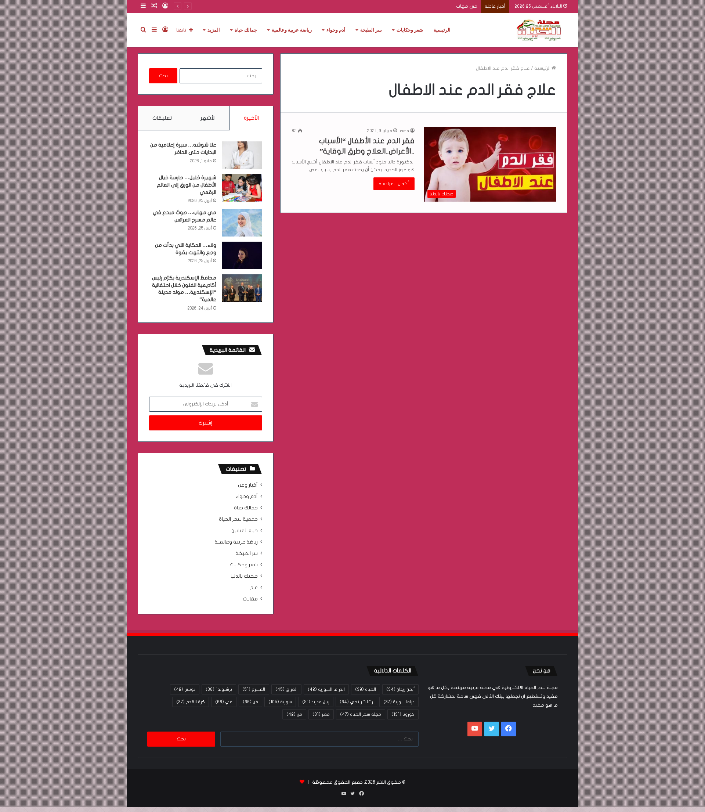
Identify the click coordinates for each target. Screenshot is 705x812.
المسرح (253, 689)
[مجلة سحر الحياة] (539, 30)
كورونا (403, 714)
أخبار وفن (248, 485)
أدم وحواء (336, 30)
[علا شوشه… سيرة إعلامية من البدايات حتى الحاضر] (242, 155)
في (223, 702)
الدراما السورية (326, 689)
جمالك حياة (246, 30)
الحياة (365, 689)
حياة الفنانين (244, 530)
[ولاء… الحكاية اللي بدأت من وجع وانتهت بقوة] (242, 255)
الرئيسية (442, 30)
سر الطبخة (371, 30)
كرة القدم (190, 702)
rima (404, 131)
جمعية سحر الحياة (238, 519)
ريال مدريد (315, 702)
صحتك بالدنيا (244, 576)
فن (250, 702)
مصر (321, 714)
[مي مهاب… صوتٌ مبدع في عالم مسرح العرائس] (242, 223)
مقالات (250, 599)
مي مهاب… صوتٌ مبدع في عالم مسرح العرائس (427, 6)
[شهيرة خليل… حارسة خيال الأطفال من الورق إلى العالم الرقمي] (242, 188)
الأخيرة (251, 118)
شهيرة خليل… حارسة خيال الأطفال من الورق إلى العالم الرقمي (186, 185)
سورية (280, 702)
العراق (286, 689)
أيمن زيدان (400, 689)
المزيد (213, 30)
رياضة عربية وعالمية (292, 30)
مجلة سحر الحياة (360, 714)
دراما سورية (399, 702)
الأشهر (208, 118)
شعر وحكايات (410, 30)
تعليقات (162, 118)
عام (254, 587)
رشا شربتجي (356, 702)
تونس (184, 689)
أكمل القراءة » (394, 183)
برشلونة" (219, 689)
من (294, 714)
